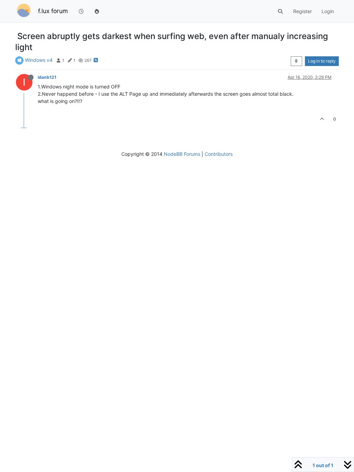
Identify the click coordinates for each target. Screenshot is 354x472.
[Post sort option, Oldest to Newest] (296, 61)
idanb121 (47, 77)
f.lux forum (53, 11)
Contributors (219, 154)
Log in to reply (322, 61)
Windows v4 (39, 60)
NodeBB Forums (182, 154)
